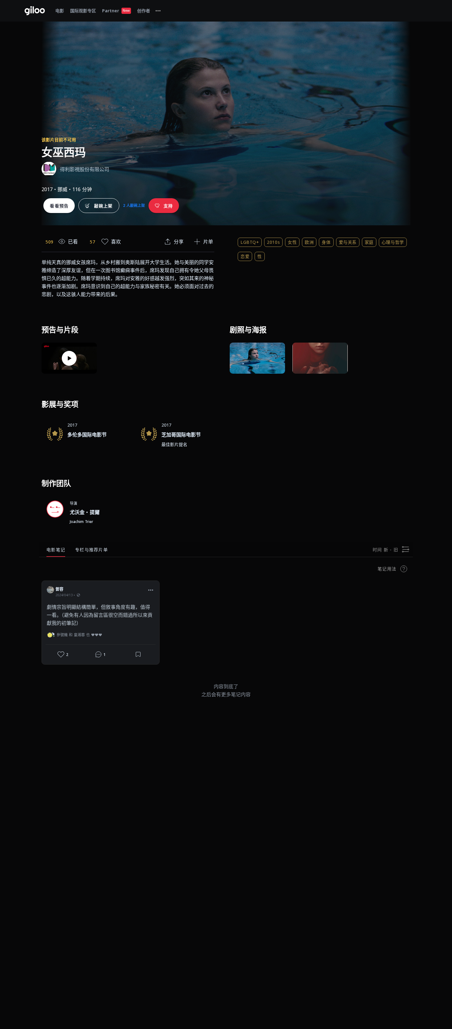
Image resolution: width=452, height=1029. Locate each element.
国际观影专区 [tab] (83, 11)
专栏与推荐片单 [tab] (91, 550)
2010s (273, 242)
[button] (150, 590)
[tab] (158, 11)
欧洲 (309, 242)
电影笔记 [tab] (55, 550)
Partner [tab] (116, 11)
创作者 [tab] (143, 11)
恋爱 (244, 256)
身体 (326, 242)
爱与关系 (348, 242)
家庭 (369, 242)
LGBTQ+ (249, 242)
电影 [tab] (59, 11)
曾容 (59, 589)
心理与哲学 (393, 242)
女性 (292, 242)
